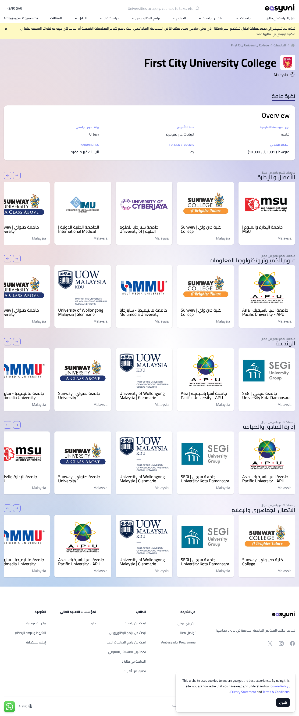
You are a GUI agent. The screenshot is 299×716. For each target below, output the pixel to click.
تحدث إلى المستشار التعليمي (127, 652)
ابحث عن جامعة (135, 623)
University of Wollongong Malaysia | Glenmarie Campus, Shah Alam (80, 312)
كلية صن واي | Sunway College (201, 229)
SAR (14, 8)
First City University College (250, 45)
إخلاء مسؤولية (36, 642)
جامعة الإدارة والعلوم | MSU (262, 229)
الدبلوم (181, 18)
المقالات (56, 18)
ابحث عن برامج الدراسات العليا (126, 642)
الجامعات (246, 18)
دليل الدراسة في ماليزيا (280, 18)
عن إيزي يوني (187, 623)
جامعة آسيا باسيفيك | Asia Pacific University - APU (265, 312)
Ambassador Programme (21, 18)
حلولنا (92, 623)
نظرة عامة (283, 96)
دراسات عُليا (111, 18)
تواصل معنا (188, 633)
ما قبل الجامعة (213, 18)
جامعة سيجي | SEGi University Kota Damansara (266, 395)
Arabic (23, 706)
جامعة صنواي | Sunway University (79, 395)
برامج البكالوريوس (147, 18)
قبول (283, 702)
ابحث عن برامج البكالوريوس (127, 633)
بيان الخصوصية (36, 623)
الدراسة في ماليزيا (134, 661)
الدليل (83, 18)
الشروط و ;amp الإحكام (30, 633)
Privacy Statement (243, 692)
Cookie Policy (280, 686)
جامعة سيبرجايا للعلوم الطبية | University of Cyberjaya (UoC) (139, 229)
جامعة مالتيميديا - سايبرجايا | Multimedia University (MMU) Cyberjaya (143, 312)
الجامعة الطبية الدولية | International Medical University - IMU (78, 229)
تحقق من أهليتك (134, 671)
